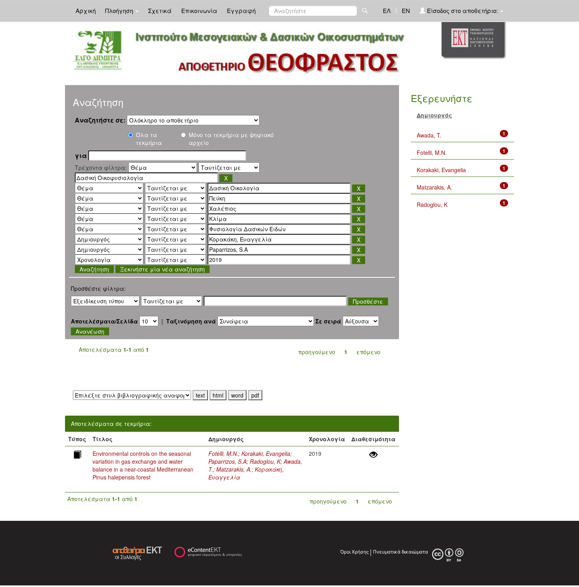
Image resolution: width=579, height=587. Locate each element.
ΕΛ (387, 10)
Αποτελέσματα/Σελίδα (104, 321)
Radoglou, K (265, 461)
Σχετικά (160, 10)
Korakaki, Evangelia (265, 453)
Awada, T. (429, 135)
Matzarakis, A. (234, 469)
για (81, 155)
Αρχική (86, 10)
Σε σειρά (328, 321)
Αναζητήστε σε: (100, 120)
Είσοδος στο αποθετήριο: (462, 10)
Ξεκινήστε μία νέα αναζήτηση (162, 269)
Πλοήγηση (120, 10)
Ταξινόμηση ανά (191, 321)
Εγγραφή (241, 10)
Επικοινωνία (199, 10)
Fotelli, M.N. (223, 453)
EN (406, 10)
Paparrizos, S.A (227, 461)
